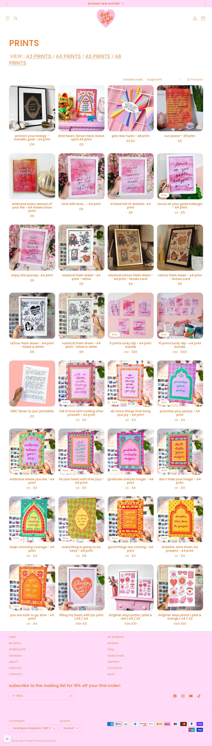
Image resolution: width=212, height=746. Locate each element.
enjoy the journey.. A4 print (32, 275)
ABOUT (13, 662)
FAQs (111, 649)
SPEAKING (15, 655)
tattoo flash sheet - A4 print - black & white (32, 345)
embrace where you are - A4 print (32, 481)
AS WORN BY (116, 637)
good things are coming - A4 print (130, 548)
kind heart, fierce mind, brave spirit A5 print (81, 137)
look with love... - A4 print (81, 204)
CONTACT (15, 674)
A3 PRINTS (38, 56)
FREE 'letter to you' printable (32, 411)
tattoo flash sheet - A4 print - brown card (180, 277)
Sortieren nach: (133, 79)
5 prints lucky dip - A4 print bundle (131, 345)
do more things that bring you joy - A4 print (131, 412)
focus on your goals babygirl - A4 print (180, 205)
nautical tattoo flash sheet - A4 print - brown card (130, 277)
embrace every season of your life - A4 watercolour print (32, 207)
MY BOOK (15, 643)
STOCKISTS (115, 668)
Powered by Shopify (45, 740)
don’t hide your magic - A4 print (180, 481)
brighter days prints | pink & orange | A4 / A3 (180, 616)
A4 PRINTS (68, 56)
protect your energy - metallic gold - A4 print (32, 137)
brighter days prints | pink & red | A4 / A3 (130, 616)
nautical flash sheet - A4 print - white (81, 277)
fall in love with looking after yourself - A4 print (81, 412)
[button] (8, 18)
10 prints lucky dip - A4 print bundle (180, 345)
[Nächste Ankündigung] (205, 3)
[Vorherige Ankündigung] (6, 3)
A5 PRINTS (97, 56)
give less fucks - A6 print (131, 136)
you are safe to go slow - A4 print (32, 616)
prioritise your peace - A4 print (180, 412)
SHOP (12, 637)
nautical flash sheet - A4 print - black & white (81, 345)
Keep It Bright (25, 740)
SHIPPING (113, 662)
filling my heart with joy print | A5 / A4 (81, 616)
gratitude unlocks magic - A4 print (131, 481)
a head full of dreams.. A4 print (130, 205)
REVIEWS (113, 643)
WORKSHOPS (17, 649)
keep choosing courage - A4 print (32, 548)
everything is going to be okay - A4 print (81, 548)
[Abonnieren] (71, 696)
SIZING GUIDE (116, 655)
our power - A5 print (179, 136)
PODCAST (15, 668)
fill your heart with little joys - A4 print (81, 481)
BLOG (111, 674)
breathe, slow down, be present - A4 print (180, 548)
